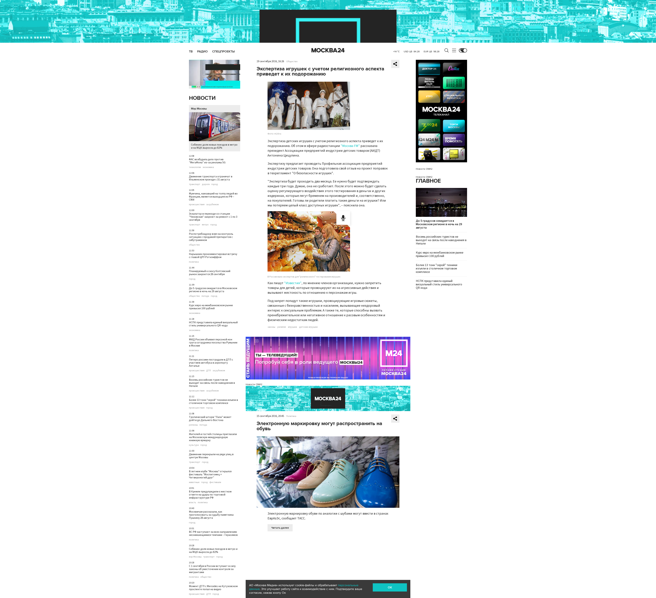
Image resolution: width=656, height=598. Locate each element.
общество (194, 245)
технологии (195, 167)
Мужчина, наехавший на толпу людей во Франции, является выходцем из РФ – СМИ (213, 197)
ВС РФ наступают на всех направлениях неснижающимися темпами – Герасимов (213, 533)
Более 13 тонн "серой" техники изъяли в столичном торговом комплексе (213, 401)
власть (192, 502)
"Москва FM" (350, 146)
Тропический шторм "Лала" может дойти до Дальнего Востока (210, 418)
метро (205, 224)
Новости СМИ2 (254, 384)
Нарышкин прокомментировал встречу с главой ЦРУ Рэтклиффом (213, 255)
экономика (208, 167)
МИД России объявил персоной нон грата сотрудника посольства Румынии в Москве (213, 343)
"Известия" (293, 283)
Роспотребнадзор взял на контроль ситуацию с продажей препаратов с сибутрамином (211, 237)
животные (194, 482)
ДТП (208, 370)
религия (281, 327)
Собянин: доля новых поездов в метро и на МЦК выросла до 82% (214, 146)
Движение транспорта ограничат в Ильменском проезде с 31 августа (210, 178)
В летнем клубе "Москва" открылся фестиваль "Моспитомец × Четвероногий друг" (210, 474)
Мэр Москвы (199, 108)
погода (205, 296)
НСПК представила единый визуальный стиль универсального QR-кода (213, 324)
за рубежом (212, 204)
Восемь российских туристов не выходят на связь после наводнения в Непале (212, 383)
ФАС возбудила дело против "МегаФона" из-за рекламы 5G (207, 161)
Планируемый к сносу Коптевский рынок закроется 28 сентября (209, 272)
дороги (206, 184)
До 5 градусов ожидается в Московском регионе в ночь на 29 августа (213, 289)
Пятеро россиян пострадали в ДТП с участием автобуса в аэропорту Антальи (211, 363)
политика (194, 262)
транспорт (194, 184)
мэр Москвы (195, 557)
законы (271, 327)
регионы (193, 425)
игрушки (292, 327)
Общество (292, 61)
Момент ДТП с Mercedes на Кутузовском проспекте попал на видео (213, 587)
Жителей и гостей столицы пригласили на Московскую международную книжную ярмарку (213, 437)
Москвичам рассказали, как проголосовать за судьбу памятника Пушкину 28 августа (211, 515)
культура (194, 445)
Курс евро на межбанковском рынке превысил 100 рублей (211, 306)
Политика (291, 416)
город (214, 184)
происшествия (196, 204)
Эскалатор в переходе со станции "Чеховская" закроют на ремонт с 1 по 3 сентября (213, 217)
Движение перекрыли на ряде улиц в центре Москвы (211, 455)
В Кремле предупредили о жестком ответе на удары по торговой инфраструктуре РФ (210, 495)
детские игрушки (308, 327)
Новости (202, 98)
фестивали (215, 482)
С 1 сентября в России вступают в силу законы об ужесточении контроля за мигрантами (212, 569)
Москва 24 (328, 50)
